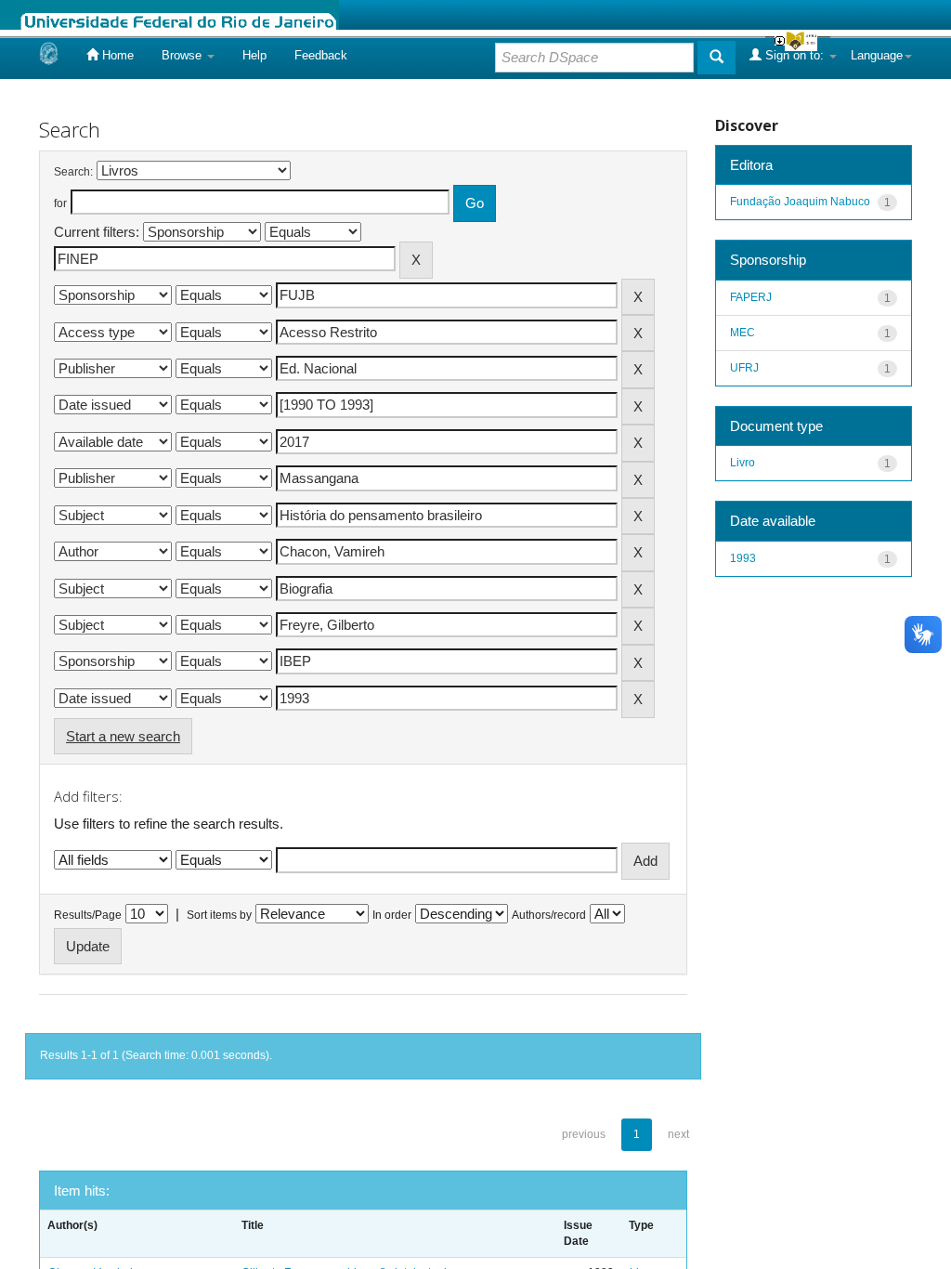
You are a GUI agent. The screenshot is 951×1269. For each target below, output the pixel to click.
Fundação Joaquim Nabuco (800, 201)
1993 (743, 558)
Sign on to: (794, 55)
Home (116, 55)
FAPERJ (751, 297)
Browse (183, 55)
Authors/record (549, 915)
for (60, 203)
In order (391, 915)
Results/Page (88, 915)
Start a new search (123, 736)
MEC (742, 332)
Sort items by (219, 915)
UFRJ (744, 367)
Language (877, 55)
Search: (73, 171)
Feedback (320, 55)
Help (254, 55)
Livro (742, 462)
